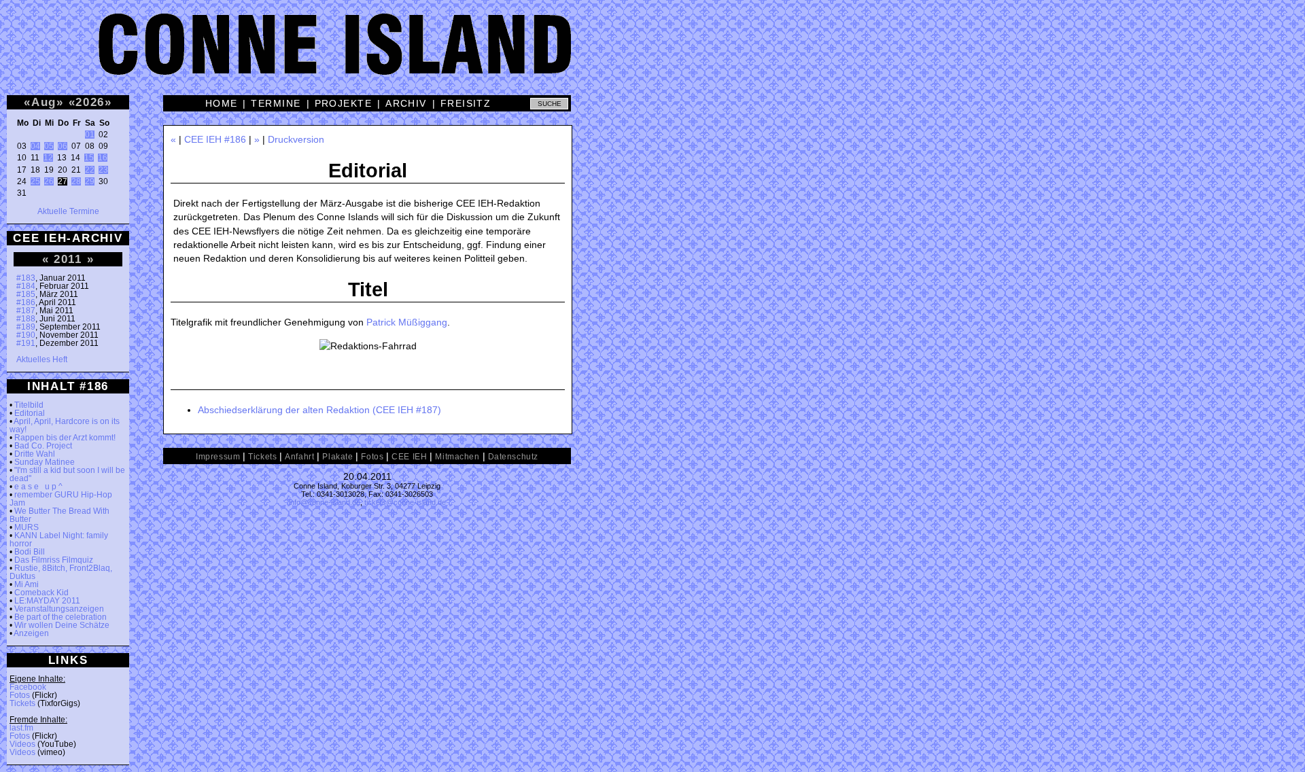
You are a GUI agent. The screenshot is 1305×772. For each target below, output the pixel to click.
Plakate (337, 457)
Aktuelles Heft (41, 359)
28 (76, 181)
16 (102, 158)
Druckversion (296, 139)
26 (49, 181)
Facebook (28, 687)
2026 (90, 102)
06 (62, 146)
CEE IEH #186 (215, 139)
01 (89, 134)
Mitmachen (457, 457)
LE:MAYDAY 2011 (47, 601)
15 (89, 158)
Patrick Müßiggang (406, 322)
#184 (25, 286)
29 (89, 181)
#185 (25, 294)
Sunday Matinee (44, 462)
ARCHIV (406, 103)
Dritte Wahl (34, 454)
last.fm (21, 728)
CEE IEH (409, 457)
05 (49, 146)
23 (103, 170)
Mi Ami (26, 584)
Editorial (29, 413)
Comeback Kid (41, 593)
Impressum (218, 457)
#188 (25, 319)
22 (89, 170)
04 (35, 146)
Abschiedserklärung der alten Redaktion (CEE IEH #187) (319, 409)
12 (48, 158)
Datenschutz (513, 457)
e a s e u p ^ (38, 486)
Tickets (22, 703)
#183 (25, 278)
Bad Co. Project (43, 446)
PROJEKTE (343, 103)
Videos (22, 744)
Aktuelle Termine (68, 211)
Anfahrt (299, 457)
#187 (25, 310)
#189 (25, 327)
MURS (26, 527)
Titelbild (29, 405)
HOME (221, 103)
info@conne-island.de (324, 502)
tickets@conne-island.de (405, 502)
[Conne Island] (652, 54)
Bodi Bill (29, 552)
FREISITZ (465, 103)
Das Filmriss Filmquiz (53, 560)
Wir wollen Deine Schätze (61, 625)
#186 (25, 302)
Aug (43, 102)
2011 (68, 259)
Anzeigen (31, 633)
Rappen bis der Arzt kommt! (65, 438)
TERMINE (275, 103)
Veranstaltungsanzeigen (59, 609)
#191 (25, 343)
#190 (25, 335)
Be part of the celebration (60, 617)
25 (35, 181)
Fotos (20, 695)
